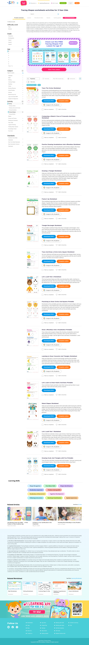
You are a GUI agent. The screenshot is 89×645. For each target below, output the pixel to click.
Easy (9, 26)
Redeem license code (60, 633)
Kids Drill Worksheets (69, 17)
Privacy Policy (47, 640)
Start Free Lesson (54, 69)
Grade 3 (10, 44)
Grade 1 (10, 40)
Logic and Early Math (13, 96)
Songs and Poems (12, 118)
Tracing (10, 103)
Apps (28, 625)
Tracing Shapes (12, 112)
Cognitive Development (57, 494)
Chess (9, 86)
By (28, 78)
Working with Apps (60, 625)
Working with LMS (60, 622)
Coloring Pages (11, 82)
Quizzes (48, 17)
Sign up (77, 3)
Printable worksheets (19, 17)
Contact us (29, 633)
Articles (80, 504)
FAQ (71, 625)
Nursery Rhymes (12, 88)
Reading (10, 84)
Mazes (9, 116)
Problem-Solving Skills (54, 490)
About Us (29, 630)
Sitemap (43, 628)
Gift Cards (55, 3)
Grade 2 (10, 42)
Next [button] (82, 516)
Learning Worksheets (76, 578)
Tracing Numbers (13, 110)
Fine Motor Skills (50, 486)
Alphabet (10, 75)
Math (9, 77)
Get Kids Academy (60, 628)
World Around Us (12, 94)
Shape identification (66, 486)
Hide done (32, 82)
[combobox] (34, 79)
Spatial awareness (71, 498)
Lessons (29, 17)
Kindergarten (11, 38)
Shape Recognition (35, 486)
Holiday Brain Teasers (13, 126)
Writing (10, 79)
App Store (44, 622)
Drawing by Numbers (13, 120)
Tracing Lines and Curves (14, 107)
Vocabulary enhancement (37, 494)
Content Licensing (74, 622)
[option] (19, 516)
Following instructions (36, 498)
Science (10, 92)
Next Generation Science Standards (13, 145)
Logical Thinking (12, 124)
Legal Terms (41, 640)
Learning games (57, 17)
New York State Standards (14, 142)
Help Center (44, 630)
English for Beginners (13, 98)
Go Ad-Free (63, 3)
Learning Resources (44, 3)
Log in (70, 3)
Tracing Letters (12, 105)
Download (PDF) (49, 100)
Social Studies (11, 90)
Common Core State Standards (12, 139)
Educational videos (38, 17)
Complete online (63, 100)
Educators (33, 3)
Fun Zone (10, 131)
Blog (28, 628)
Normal (10, 29)
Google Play (44, 625)
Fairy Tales (10, 122)
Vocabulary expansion (36, 490)
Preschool (10, 36)
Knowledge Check (12, 128)
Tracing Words (12, 114)
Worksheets (30, 622)
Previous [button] (6, 516)
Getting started (45, 633)
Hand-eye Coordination (54, 498)
